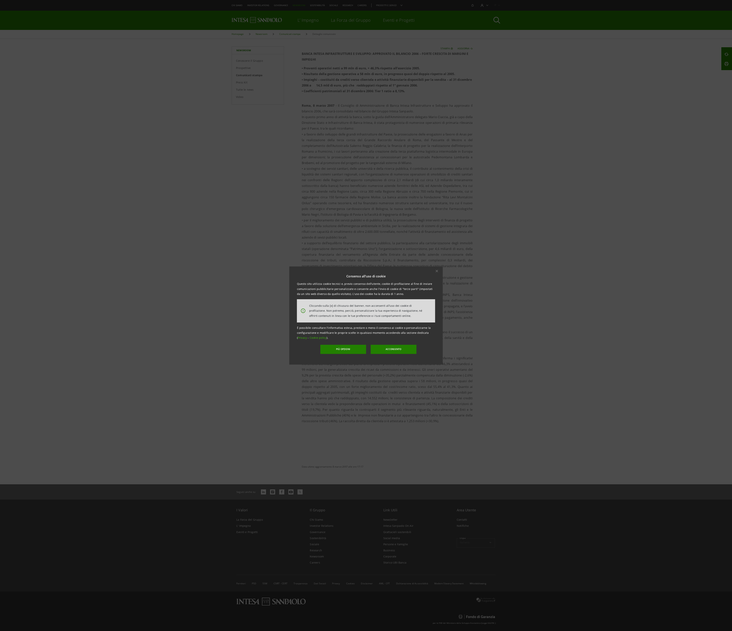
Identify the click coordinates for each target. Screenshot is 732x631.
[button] (436, 271)
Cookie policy (318, 338)
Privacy (303, 338)
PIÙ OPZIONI (343, 349)
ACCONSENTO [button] (393, 349)
